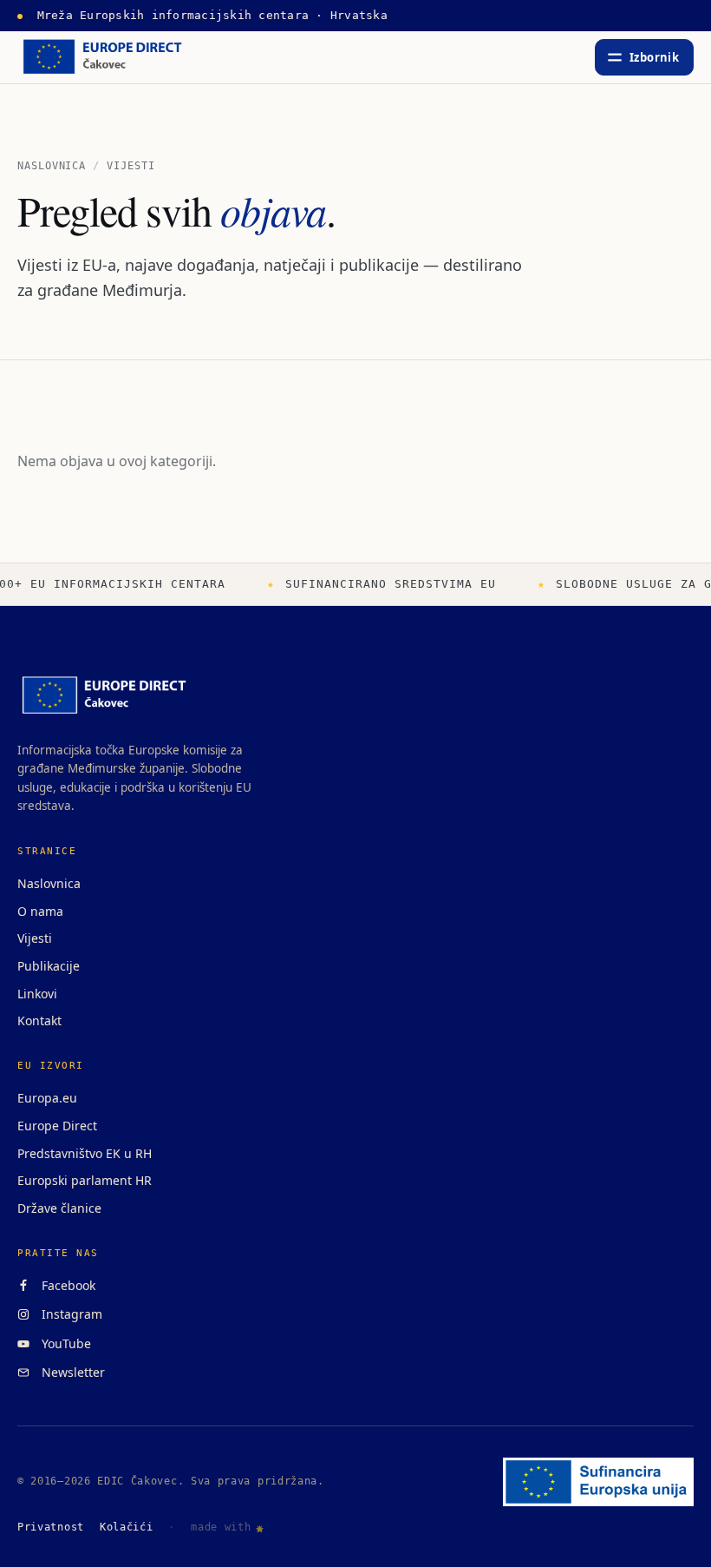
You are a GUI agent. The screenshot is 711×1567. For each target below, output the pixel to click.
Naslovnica (51, 166)
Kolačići (126, 1527)
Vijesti (34, 938)
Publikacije (48, 966)
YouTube (63, 1343)
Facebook (65, 1285)
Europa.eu (47, 1098)
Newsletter (70, 1372)
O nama (40, 911)
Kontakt (39, 1020)
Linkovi (37, 993)
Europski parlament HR (84, 1180)
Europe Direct (57, 1125)
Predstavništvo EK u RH (84, 1153)
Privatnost (50, 1527)
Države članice (59, 1208)
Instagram (68, 1314)
